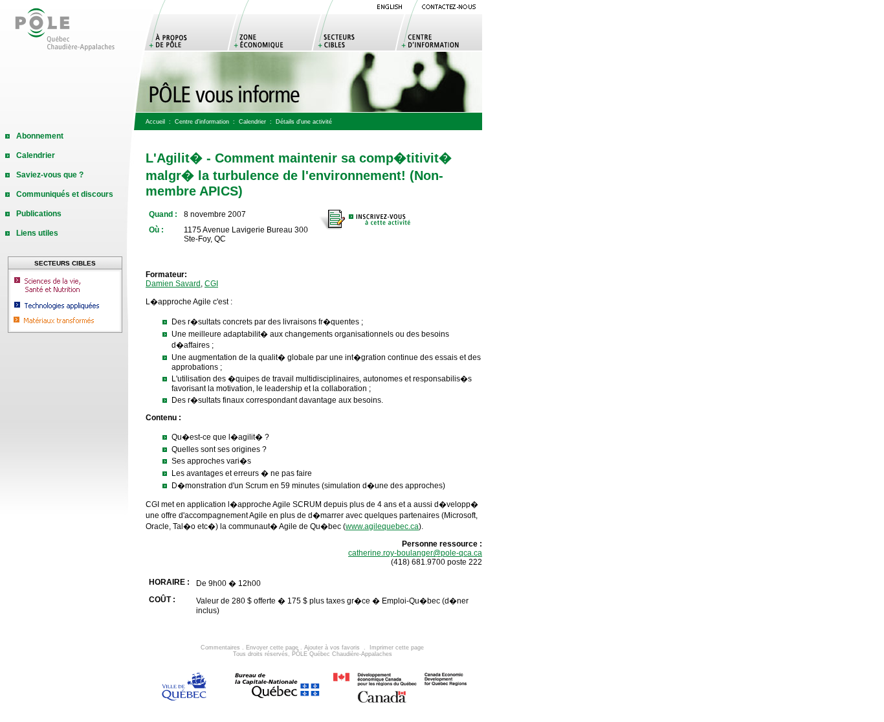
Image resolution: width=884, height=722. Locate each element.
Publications (38, 213)
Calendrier (252, 121)
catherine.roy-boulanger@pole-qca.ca (415, 553)
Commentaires (220, 647)
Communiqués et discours (64, 194)
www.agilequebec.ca (382, 526)
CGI (211, 283)
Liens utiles (37, 233)
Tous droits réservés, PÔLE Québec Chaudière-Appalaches (312, 654)
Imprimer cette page (397, 647)
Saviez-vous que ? (49, 174)
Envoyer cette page (272, 647)
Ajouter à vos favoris (332, 647)
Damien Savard (173, 283)
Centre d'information (202, 121)
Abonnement (39, 136)
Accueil (155, 121)
